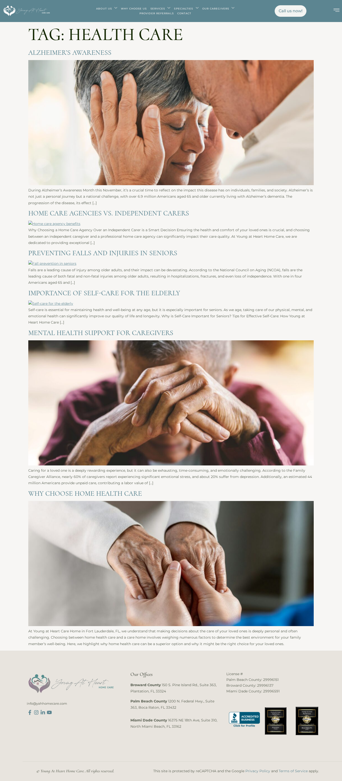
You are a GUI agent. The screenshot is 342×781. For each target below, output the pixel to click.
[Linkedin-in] (43, 712)
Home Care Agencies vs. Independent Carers (108, 213)
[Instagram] (36, 712)
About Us (104, 8)
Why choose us (134, 8)
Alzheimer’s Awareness (69, 52)
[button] (336, 10)
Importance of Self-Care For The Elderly (104, 293)
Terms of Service (293, 771)
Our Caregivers (215, 8)
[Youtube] (49, 712)
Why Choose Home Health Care (85, 493)
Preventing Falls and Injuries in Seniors (102, 253)
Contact (184, 13)
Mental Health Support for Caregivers (100, 333)
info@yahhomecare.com (47, 703)
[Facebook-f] (30, 712)
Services (157, 8)
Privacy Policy (257, 771)
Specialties (183, 8)
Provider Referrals (156, 13)
